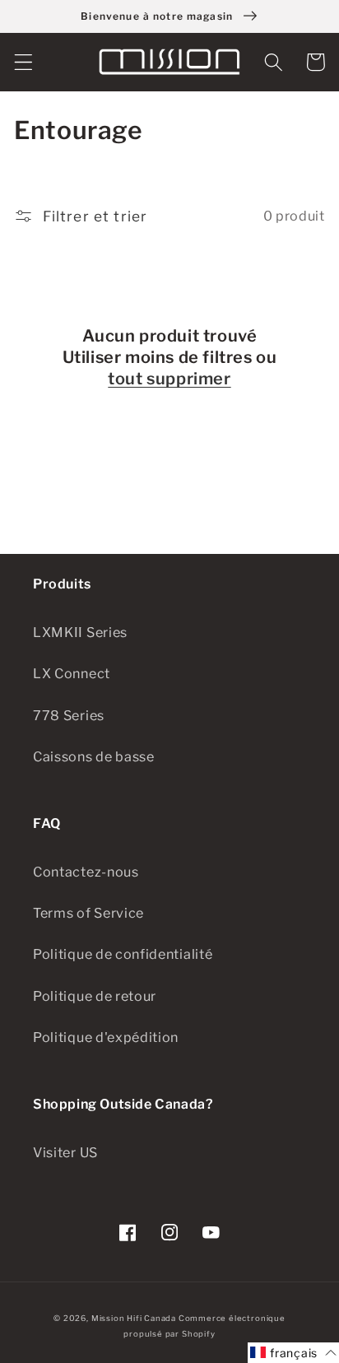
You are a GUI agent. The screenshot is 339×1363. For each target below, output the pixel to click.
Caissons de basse (94, 756)
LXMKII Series (80, 632)
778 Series (68, 715)
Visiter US (65, 1152)
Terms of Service (88, 913)
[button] (23, 62)
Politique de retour (94, 996)
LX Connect (71, 673)
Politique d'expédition (106, 1037)
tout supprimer (169, 378)
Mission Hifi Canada (133, 1318)
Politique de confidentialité (122, 954)
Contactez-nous (86, 871)
